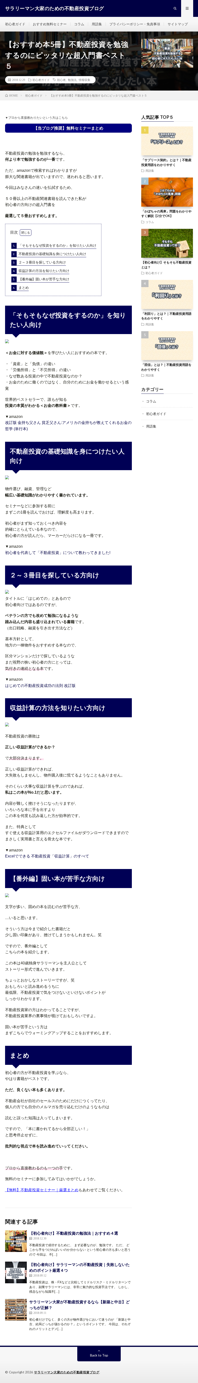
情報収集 (84, 79)
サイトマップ (178, 24)
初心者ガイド (15, 24)
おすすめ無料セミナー (50, 24)
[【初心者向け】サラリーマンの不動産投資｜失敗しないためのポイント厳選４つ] (16, 1272)
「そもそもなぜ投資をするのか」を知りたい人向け (54, 245)
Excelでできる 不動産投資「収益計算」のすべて (47, 856)
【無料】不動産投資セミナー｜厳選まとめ (41, 1190)
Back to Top (99, 1355)
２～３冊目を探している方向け (39, 262)
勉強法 (72, 79)
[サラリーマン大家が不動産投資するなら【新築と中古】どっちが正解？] (16, 1310)
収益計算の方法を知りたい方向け (41, 271)
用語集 (97, 24)
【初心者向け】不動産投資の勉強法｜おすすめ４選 (73, 1233)
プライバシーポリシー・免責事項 (134, 24)
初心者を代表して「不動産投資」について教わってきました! (57, 553)
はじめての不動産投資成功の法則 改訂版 (40, 686)
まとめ (21, 287)
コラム (79, 24)
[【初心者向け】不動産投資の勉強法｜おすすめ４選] (16, 1241)
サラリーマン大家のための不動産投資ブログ (66, 1372)
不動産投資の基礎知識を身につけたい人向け (49, 254)
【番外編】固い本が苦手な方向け (41, 279)
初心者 (61, 79)
